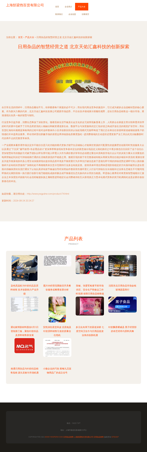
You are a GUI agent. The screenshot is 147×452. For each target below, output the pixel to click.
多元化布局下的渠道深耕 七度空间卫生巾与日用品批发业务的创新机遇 (90, 331)
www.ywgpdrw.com (54, 437)
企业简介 (68, 7)
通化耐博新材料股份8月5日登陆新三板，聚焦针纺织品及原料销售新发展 (24, 331)
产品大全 (81, 7)
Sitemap (115, 437)
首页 (57, 7)
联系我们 (59, 14)
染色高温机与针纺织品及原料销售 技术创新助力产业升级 (24, 289)
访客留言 (85, 14)
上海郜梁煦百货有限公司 (83, 437)
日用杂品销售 (68, 437)
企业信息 (72, 14)
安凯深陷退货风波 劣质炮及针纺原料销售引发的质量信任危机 (57, 331)
